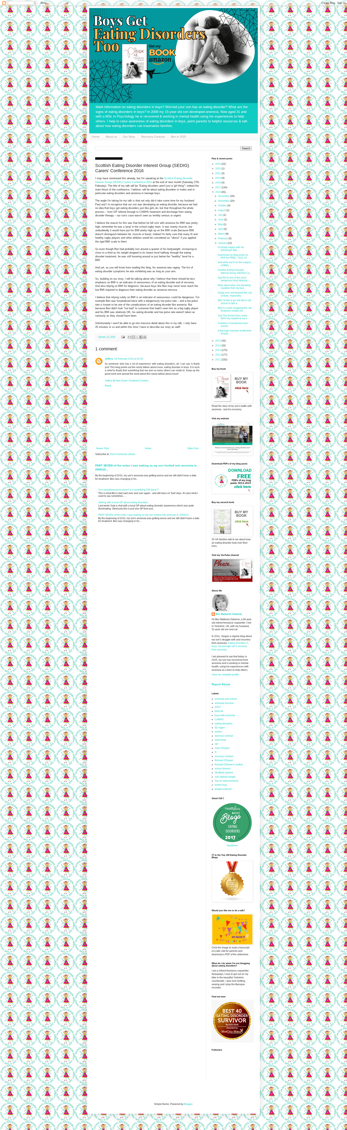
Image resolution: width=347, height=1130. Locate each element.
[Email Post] (123, 336)
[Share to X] (137, 337)
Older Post (193, 448)
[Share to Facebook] (141, 337)
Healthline (232, 845)
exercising (220, 739)
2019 (218, 178)
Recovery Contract (153, 136)
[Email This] (130, 337)
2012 (218, 354)
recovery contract (224, 756)
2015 (218, 340)
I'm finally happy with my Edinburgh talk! (231, 249)
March (222, 233)
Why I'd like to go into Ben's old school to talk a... (234, 302)
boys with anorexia (225, 715)
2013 (218, 350)
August (222, 210)
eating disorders (223, 723)
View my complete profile (225, 674)
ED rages (220, 727)
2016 (218, 192)
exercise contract (224, 735)
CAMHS (219, 719)
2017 (218, 187)
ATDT (218, 707)
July (220, 215)
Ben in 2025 (178, 136)
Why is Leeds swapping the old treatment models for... (235, 309)
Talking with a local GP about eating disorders (123, 502)
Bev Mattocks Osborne (229, 614)
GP (216, 744)
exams (218, 731)
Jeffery (109, 358)
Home (96, 136)
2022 (218, 168)
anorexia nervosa (224, 703)
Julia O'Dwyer (222, 748)
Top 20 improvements (226, 780)
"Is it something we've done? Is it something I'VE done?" (128, 489)
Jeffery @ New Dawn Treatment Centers (127, 380)
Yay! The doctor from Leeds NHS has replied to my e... (233, 317)
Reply (108, 385)
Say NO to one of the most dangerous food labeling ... (234, 279)
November (224, 200)
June (221, 219)
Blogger (188, 1104)
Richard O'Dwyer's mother (229, 764)
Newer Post (102, 448)
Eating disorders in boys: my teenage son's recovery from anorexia (230, 646)
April (221, 229)
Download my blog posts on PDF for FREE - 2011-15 (233, 256)
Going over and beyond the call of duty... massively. (235, 294)
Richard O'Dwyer (224, 760)
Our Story (129, 136)
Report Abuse (221, 684)
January (223, 243)
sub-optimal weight (225, 776)
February (223, 238)
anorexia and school (226, 698)
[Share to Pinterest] (145, 337)
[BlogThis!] (133, 337)
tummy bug (221, 784)
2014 (218, 345)
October (222, 205)
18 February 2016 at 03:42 (128, 358)
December (224, 196)
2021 (218, 173)
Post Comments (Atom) (122, 454)
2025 (218, 164)
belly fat (219, 711)
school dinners (223, 768)
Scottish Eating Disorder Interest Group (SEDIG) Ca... (234, 271)
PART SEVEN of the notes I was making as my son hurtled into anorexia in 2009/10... (144, 514)
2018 (218, 182)
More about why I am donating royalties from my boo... (234, 286)
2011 (218, 359)
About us (111, 136)
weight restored (223, 789)
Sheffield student (224, 772)
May (220, 224)
